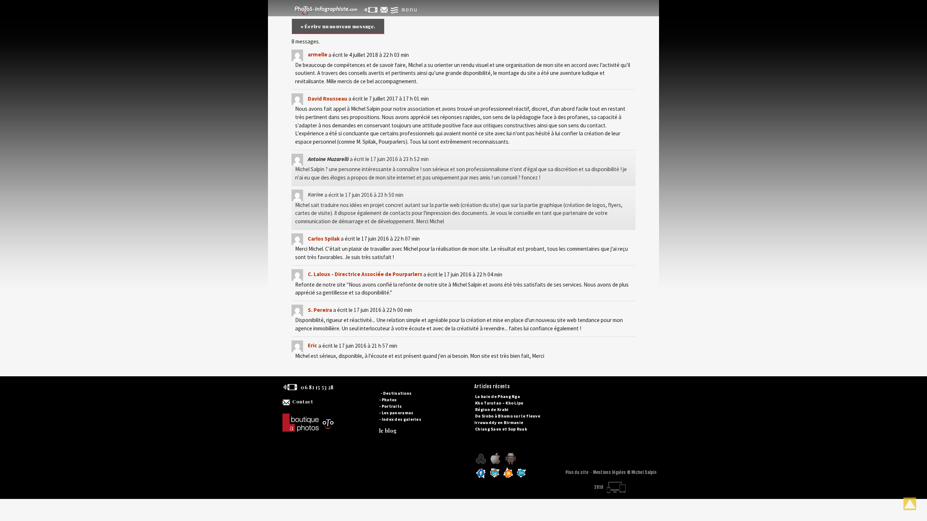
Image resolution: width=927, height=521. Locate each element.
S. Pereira (320, 309)
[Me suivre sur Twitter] (494, 477)
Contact (302, 401)
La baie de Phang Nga (497, 396)
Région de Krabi (492, 409)
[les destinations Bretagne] (481, 464)
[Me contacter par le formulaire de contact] (384, 10)
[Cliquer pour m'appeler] (371, 10)
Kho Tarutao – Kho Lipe (499, 403)
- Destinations (396, 393)
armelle (317, 54)
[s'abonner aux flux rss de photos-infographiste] (508, 477)
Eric (312, 345)
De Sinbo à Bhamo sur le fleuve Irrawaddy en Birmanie (507, 419)
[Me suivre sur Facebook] (480, 477)
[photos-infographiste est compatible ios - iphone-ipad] (496, 464)
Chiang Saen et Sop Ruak (501, 429)
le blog (388, 430)
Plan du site (577, 472)
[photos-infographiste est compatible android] (510, 464)
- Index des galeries (400, 419)
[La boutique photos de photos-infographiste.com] (342, 415)
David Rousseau (327, 98)
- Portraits (390, 406)
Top (909, 503)
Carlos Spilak (324, 238)
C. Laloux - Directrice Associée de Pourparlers (365, 274)
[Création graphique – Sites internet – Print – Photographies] (324, 10)
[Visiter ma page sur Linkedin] (521, 477)
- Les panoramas (396, 412)
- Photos (388, 399)
